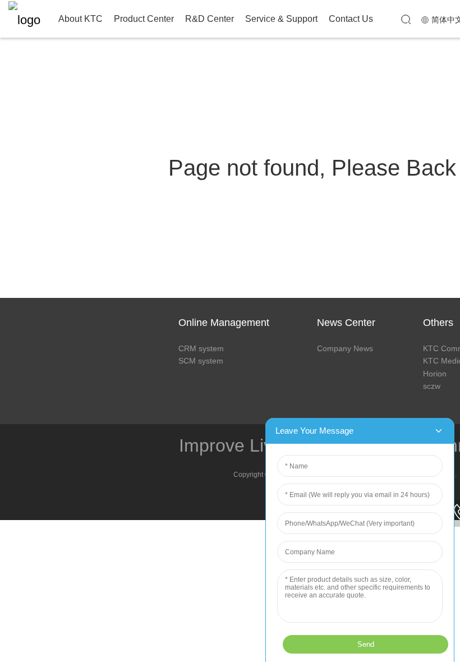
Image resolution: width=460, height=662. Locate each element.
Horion (435, 373)
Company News (345, 348)
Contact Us (351, 19)
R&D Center (209, 19)
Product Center (144, 19)
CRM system (201, 348)
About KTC (80, 19)
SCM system (200, 360)
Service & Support (281, 19)
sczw (431, 385)
